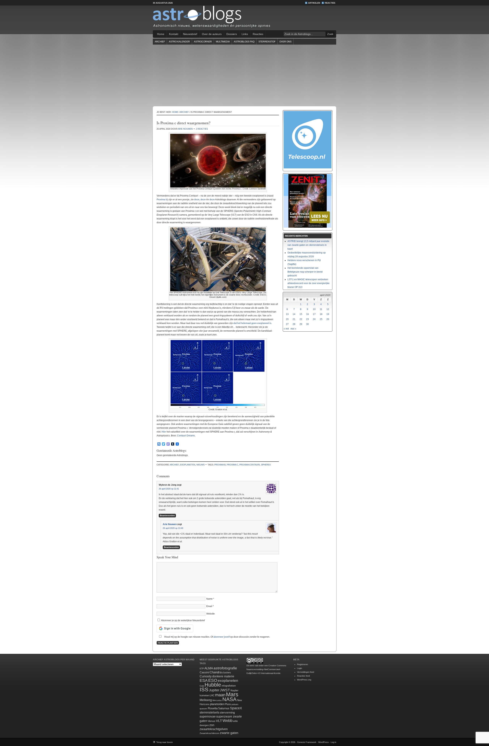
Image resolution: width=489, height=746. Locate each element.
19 (327, 314)
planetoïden (217, 704)
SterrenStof (266, 41)
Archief (160, 41)
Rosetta (213, 708)
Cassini (204, 672)
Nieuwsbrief (190, 34)
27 (287, 324)
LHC (212, 695)
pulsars (235, 704)
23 (307, 319)
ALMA (208, 668)
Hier (164, 431)
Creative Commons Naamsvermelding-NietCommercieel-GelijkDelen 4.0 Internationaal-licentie (266, 669)
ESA (204, 680)
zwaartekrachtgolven (214, 729)
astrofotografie (225, 668)
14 (294, 314)
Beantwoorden (167, 515)
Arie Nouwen (185, 129)
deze (196, 199)
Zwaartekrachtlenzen (209, 733)
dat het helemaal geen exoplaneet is (252, 323)
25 (321, 319)
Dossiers (231, 34)
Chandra (216, 672)
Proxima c (232, 465)
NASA (229, 699)
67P (202, 668)
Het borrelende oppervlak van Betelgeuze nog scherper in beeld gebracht (305, 272)
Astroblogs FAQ (244, 41)
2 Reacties (202, 129)
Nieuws (200, 465)
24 (314, 319)
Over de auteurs (212, 34)
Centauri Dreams (186, 435)
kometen (204, 695)
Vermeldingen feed (305, 672)
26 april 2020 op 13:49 (173, 528)
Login (299, 668)
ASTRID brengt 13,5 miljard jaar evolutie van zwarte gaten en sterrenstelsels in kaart (308, 245)
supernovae (208, 716)
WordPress (323, 742)
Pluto (228, 704)
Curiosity (206, 676)
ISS (204, 689)
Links (245, 34)
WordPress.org (304, 680)
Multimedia (223, 41)
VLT (219, 721)
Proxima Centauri (249, 465)
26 (327, 319)
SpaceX (236, 708)
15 (301, 314)
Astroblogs (244, 18)
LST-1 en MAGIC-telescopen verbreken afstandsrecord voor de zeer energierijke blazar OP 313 (308, 283)
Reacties (330, 3)
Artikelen (314, 3)
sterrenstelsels (209, 712)
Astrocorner (203, 41)
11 (321, 309)
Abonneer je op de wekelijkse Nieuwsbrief (182, 620)
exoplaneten (187, 465)
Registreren (302, 664)
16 (307, 314)
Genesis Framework (306, 742)
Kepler (234, 690)
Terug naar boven (164, 742)
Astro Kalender (179, 41)
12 (327, 309)
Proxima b (162, 199)
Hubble (213, 685)
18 (321, 314)
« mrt (286, 328)
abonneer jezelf (221, 637)
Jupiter (214, 690)
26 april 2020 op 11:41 (169, 489)
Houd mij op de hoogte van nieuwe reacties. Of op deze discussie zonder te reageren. (217, 637)
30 (307, 324)
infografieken (229, 685)
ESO (212, 680)
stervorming (227, 712)
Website (210, 613)
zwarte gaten (229, 733)
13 (287, 314)
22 (301, 319)
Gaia (202, 686)
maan (220, 694)
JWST (225, 690)
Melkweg (206, 700)
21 (294, 319)
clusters (226, 672)
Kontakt (173, 34)
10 (314, 309)
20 (287, 319)
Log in (333, 742)
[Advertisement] (244, 75)
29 (301, 324)
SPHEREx (266, 465)
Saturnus (223, 708)
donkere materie (223, 676)
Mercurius (217, 700)
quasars (203, 708)
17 (314, 314)
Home (160, 34)
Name (209, 598)
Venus (211, 720)
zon (211, 725)
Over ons (285, 41)
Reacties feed (303, 676)
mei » (293, 328)
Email (209, 606)
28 (294, 324)
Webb (227, 720)
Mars (232, 694)
